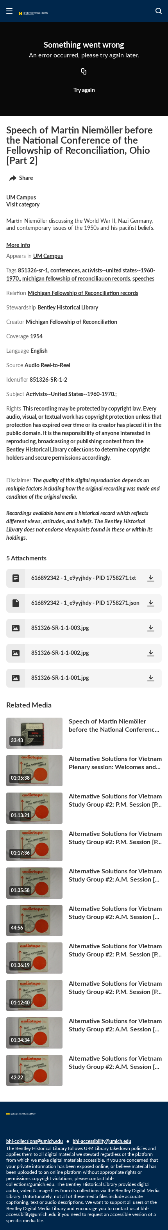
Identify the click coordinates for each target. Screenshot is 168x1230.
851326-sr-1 (33, 271)
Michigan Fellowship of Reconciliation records (83, 293)
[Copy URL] (84, 72)
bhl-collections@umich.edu (34, 1141)
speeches (143, 279)
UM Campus (48, 256)
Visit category (22, 205)
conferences (65, 271)
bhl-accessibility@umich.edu (102, 1141)
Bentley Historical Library (68, 308)
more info (18, 245)
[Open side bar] (9, 11)
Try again (84, 90)
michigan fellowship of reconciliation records (76, 279)
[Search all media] (158, 11)
